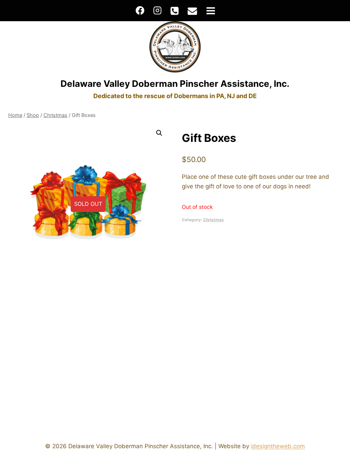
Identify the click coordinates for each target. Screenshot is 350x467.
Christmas (213, 219)
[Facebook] (140, 10)
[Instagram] (157, 10)
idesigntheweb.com (278, 446)
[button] (159, 133)
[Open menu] (210, 10)
